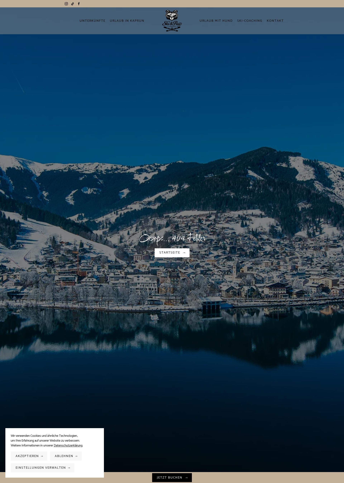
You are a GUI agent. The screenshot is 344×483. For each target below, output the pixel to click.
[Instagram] (66, 4)
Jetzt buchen (170, 477)
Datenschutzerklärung (68, 445)
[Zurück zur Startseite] (172, 20)
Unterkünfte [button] (92, 20)
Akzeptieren (27, 456)
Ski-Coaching (249, 20)
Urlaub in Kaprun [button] (127, 20)
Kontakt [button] (275, 20)
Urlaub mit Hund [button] (216, 20)
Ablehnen (64, 456)
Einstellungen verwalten (41, 467)
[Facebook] (79, 4)
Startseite (170, 252)
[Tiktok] (72, 4)
